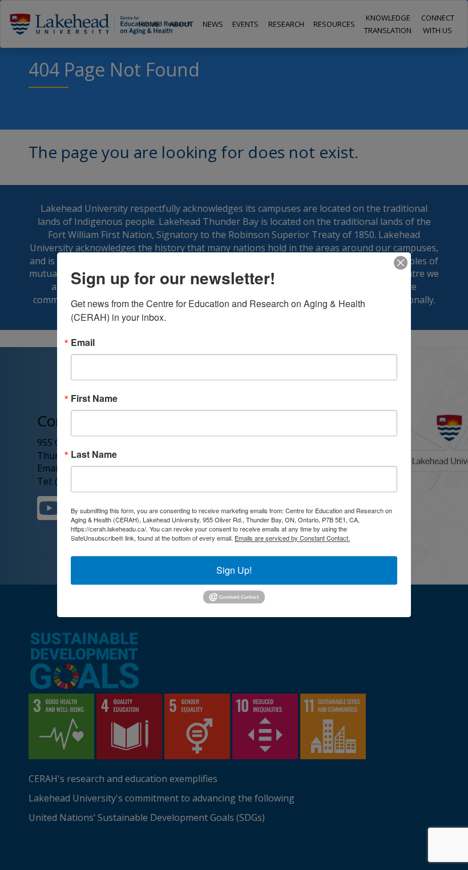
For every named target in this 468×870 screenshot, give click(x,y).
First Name (94, 398)
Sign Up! (234, 570)
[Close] (401, 262)
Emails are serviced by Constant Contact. (292, 537)
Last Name (94, 454)
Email (83, 342)
